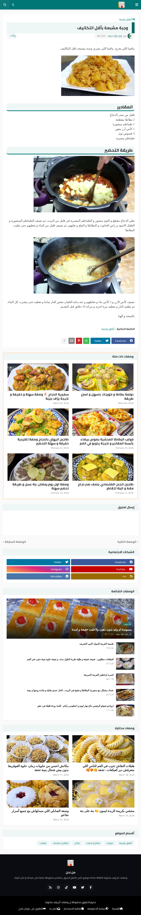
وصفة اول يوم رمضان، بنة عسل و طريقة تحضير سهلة (40, 486)
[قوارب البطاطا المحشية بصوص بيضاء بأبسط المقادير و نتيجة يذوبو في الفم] (102, 422)
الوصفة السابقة (15, 542)
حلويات (109, 843)
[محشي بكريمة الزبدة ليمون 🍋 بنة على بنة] (103, 794)
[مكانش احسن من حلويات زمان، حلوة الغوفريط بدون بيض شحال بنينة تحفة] (38, 749)
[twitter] (82, 887)
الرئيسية (116, 909)
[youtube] (74, 887)
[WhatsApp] (86, 341)
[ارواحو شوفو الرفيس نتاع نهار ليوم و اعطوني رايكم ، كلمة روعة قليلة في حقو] (125, 710)
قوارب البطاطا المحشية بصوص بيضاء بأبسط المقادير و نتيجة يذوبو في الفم (106, 441)
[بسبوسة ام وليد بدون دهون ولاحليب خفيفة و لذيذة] (70, 618)
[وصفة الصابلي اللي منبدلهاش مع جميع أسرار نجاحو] (38, 794)
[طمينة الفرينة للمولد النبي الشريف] (125, 648)
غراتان (77, 843)
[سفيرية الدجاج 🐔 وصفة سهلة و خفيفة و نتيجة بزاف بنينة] (38, 377)
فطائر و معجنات (60, 843)
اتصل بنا (53, 909)
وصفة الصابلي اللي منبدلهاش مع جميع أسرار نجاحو (40, 813)
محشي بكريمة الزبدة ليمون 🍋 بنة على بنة (107, 811)
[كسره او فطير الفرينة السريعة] (125, 679)
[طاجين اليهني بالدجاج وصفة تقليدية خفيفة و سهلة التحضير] (38, 422)
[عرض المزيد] (64, 341)
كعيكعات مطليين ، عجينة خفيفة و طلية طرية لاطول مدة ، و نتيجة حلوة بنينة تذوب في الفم (70, 659)
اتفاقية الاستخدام (73, 909)
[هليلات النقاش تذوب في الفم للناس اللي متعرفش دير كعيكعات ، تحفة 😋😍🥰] (103, 749)
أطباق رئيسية (125, 19)
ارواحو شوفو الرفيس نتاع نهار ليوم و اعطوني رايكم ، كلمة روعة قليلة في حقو (76, 705)
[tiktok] (66, 887)
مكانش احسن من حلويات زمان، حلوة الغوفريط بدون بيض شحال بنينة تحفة (38, 768)
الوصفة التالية (126, 542)
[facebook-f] (91, 887)
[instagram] (58, 887)
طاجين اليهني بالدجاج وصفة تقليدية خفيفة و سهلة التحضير (43, 441)
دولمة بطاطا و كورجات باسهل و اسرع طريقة (107, 396)
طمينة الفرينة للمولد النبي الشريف (96, 643)
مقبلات (43, 843)
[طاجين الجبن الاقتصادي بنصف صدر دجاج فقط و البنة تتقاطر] (102, 467)
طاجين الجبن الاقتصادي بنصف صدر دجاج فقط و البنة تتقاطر (105, 486)
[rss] (50, 887)
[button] (137, 5)
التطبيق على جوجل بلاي (30, 909)
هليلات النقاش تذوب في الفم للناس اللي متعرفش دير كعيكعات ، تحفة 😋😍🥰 (108, 768)
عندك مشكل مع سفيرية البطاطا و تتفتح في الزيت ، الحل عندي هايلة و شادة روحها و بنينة (70, 690)
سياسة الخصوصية (96, 909)
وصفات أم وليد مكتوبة (57, 902)
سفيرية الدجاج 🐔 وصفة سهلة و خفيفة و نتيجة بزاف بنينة (39, 396)
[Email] (71, 341)
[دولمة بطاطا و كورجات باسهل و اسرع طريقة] (102, 377)
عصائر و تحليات (93, 843)
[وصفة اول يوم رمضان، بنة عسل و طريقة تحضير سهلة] (38, 467)
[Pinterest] (79, 341)
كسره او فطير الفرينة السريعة (99, 674)
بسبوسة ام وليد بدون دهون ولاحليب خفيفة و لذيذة (102, 629)
